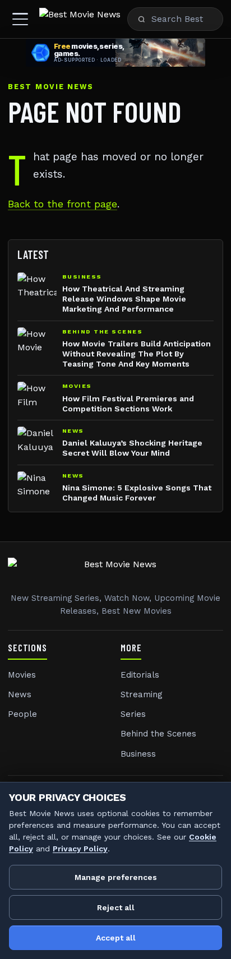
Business (138, 754)
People (22, 714)
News (19, 694)
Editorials (140, 675)
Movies (22, 675)
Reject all (116, 907)
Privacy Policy (80, 848)
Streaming (142, 694)
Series (133, 714)
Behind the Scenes (158, 734)
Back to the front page (62, 204)
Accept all (116, 937)
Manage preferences (116, 877)
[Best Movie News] (80, 19)
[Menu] (20, 19)
